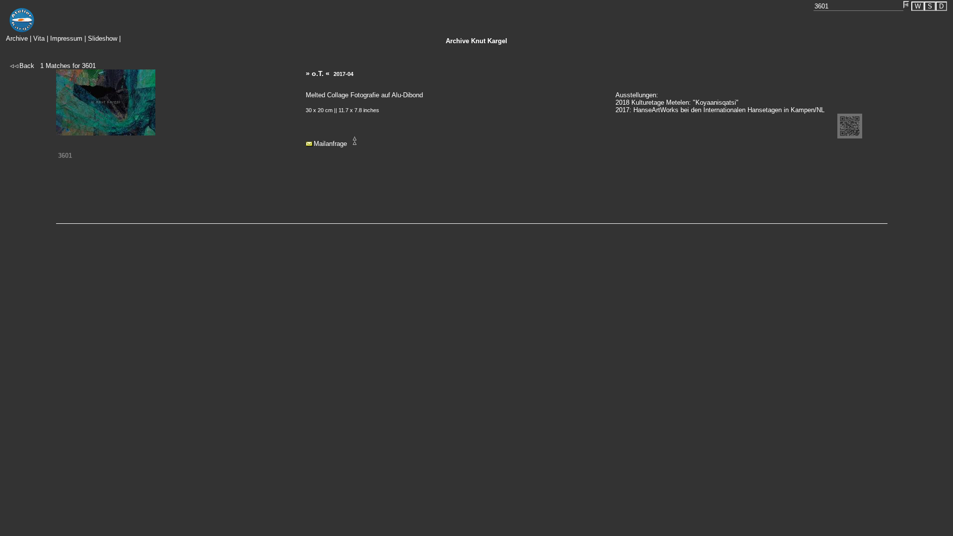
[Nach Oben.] (354, 143)
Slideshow (102, 38)
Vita (39, 38)
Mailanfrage (330, 143)
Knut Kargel (476, 41)
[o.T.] (105, 133)
